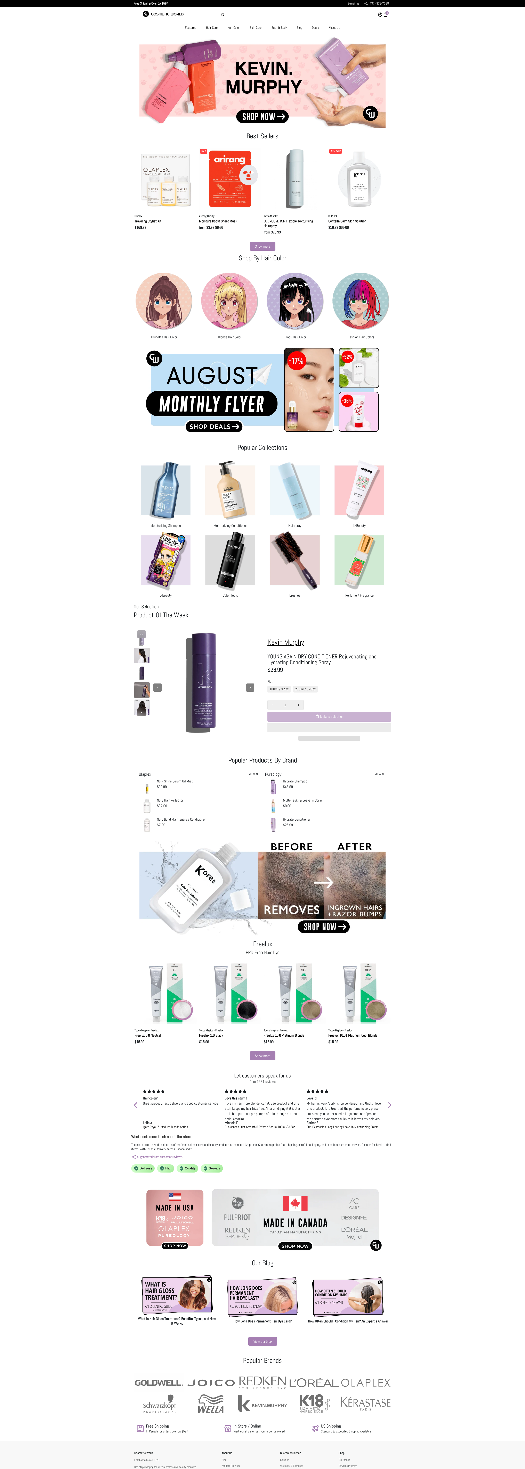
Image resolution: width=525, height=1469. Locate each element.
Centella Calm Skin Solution (347, 221)
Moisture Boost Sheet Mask (218, 221)
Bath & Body (279, 27)
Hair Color (233, 27)
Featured (190, 27)
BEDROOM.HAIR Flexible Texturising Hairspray (288, 223)
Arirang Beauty (207, 216)
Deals (315, 27)
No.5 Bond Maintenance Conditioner (181, 819)
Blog (299, 27)
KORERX (332, 216)
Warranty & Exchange (291, 1466)
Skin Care (255, 27)
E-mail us (353, 3)
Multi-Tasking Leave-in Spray (302, 800)
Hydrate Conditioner (296, 819)
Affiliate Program (231, 1466)
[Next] (141, 712)
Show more (262, 246)
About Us (334, 27)
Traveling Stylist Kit (148, 221)
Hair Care (212, 27)
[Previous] (141, 634)
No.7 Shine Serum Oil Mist (175, 781)
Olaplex (138, 216)
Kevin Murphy (271, 216)
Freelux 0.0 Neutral (148, 1035)
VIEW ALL (254, 774)
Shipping (284, 1460)
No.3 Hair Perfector (170, 800)
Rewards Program (348, 1466)
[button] (329, 727)
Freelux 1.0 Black (211, 1035)
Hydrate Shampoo (295, 781)
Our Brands (344, 1460)
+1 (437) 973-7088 (376, 3)
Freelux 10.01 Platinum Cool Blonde (352, 1035)
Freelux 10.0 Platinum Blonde (284, 1035)
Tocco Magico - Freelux (147, 1030)
